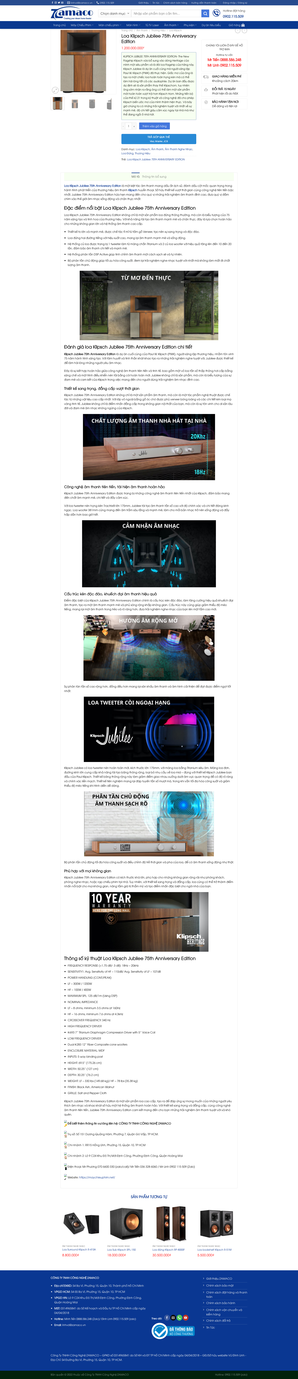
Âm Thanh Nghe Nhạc (178, 149)
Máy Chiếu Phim (81, 25)
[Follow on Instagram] (56, 3)
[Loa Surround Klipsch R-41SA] (81, 1224)
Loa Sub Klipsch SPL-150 (121, 1249)
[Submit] (205, 13)
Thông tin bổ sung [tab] (154, 176)
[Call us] (179, 1318)
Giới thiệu (143, 2)
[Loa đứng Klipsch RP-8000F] (171, 1224)
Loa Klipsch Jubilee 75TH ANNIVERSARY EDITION (156, 159)
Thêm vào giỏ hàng (154, 126)
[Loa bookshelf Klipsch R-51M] (216, 1224)
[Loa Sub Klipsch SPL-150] (126, 1224)
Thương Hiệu (158, 30)
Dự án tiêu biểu (211, 25)
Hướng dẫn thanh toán (203, 2)
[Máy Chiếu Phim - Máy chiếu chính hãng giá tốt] (72, 13)
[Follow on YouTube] (185, 1318)
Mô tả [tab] (136, 176)
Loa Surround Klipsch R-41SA (79, 1249)
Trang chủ (127, 30)
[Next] (112, 61)
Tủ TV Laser (152, 25)
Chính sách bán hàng (175, 2)
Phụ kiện (189, 25)
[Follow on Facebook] (52, 3)
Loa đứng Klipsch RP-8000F (168, 1249)
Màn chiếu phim (109, 25)
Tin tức (156, 2)
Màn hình (132, 25)
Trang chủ (59, 25)
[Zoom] (55, 90)
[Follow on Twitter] (59, 3)
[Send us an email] (62, 3)
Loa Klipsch (175, 30)
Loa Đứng (127, 153)
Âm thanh (170, 25)
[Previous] (55, 61)
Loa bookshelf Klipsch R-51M (214, 1249)
